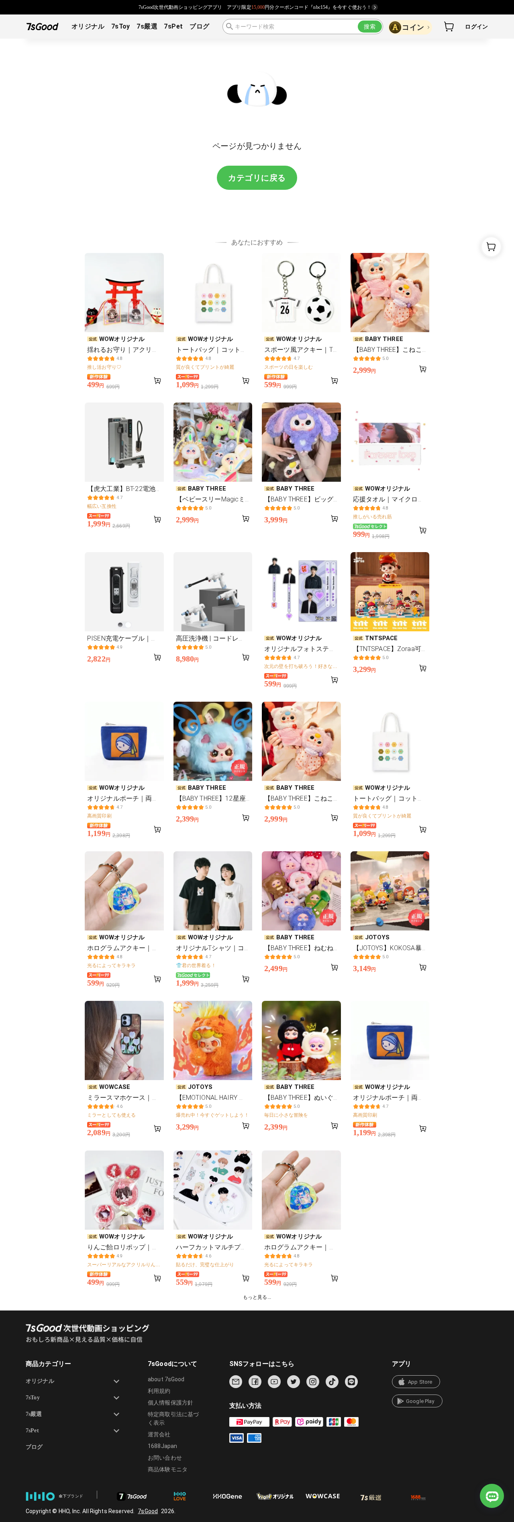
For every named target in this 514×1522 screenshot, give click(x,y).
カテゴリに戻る (257, 178)
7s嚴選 (147, 26)
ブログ (199, 26)
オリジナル (87, 26)
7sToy (120, 26)
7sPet (173, 26)
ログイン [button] (476, 26)
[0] (449, 26)
